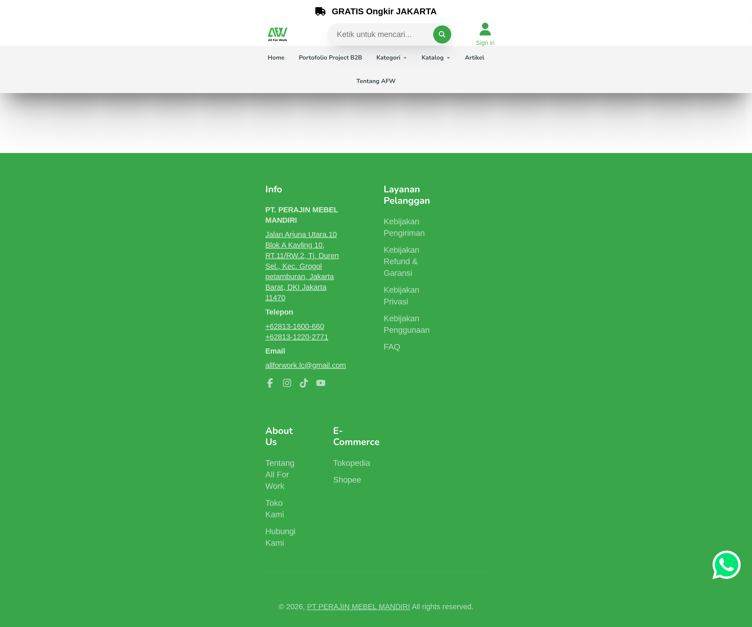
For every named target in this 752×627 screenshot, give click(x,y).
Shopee (347, 479)
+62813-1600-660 (294, 326)
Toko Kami (274, 508)
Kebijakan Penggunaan (407, 324)
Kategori (388, 57)
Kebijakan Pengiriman (404, 227)
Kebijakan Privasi (401, 295)
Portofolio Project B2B (330, 57)
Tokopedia (351, 463)
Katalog (433, 57)
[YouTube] (320, 383)
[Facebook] (270, 383)
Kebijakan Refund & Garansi (401, 261)
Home (276, 57)
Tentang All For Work (279, 474)
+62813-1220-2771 (296, 337)
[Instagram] (287, 383)
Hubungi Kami (280, 537)
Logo (277, 34)
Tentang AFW (376, 81)
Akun (485, 34)
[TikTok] (304, 383)
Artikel (474, 57)
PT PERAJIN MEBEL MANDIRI (358, 606)
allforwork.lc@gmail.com (305, 365)
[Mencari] (442, 34)
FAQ (392, 346)
